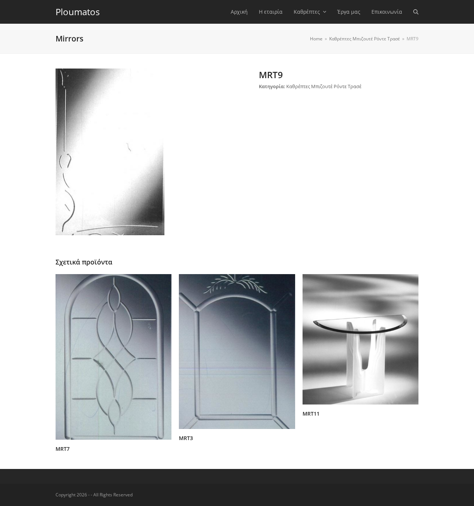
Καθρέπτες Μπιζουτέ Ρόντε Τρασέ (323, 86)
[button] (416, 12)
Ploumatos (78, 12)
